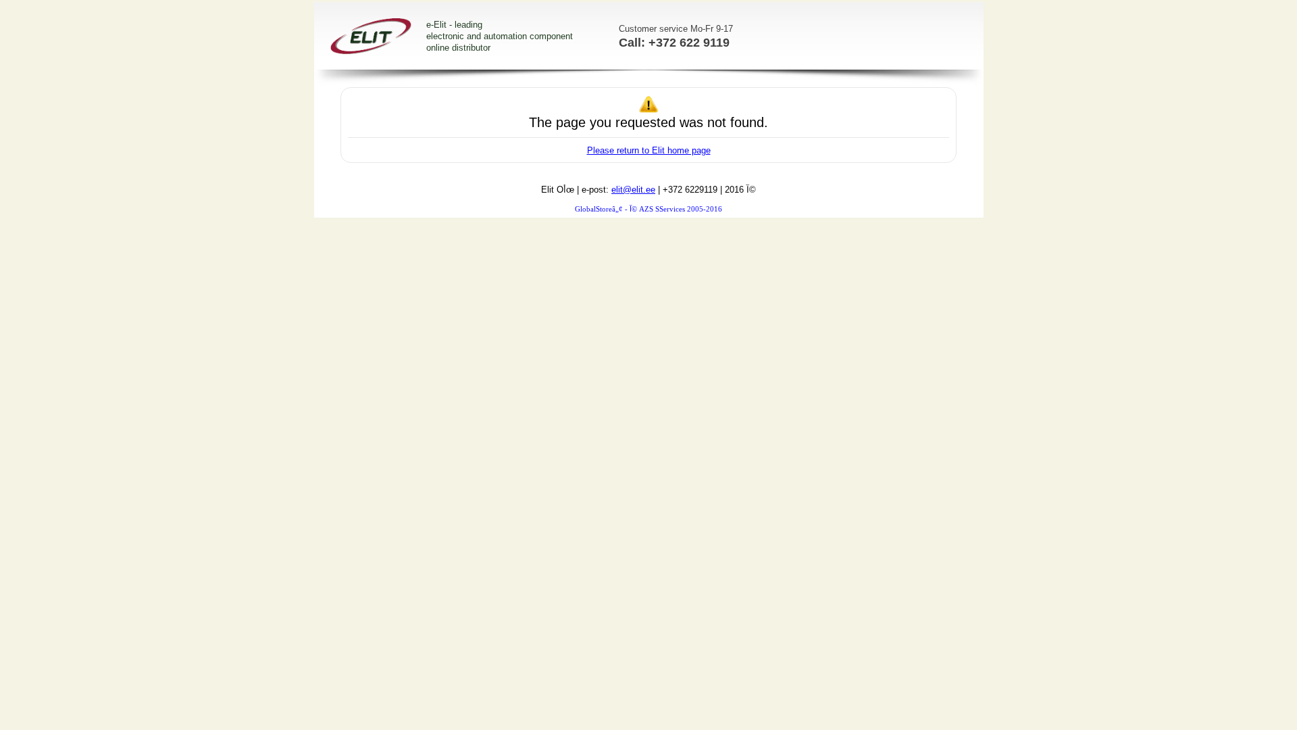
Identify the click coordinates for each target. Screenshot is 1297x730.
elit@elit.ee (633, 190)
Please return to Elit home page (649, 150)
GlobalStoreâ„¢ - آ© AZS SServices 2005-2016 (648, 209)
